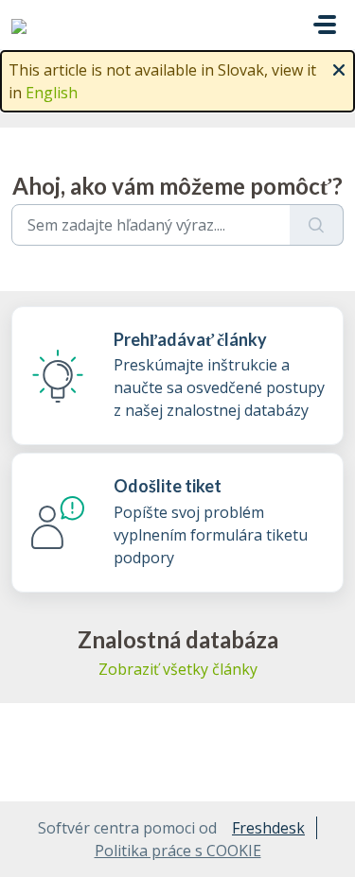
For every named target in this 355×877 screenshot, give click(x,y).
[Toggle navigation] (325, 25)
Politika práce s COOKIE (178, 850)
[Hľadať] (317, 225)
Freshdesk (268, 827)
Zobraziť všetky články (177, 669)
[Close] (339, 68)
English (52, 92)
